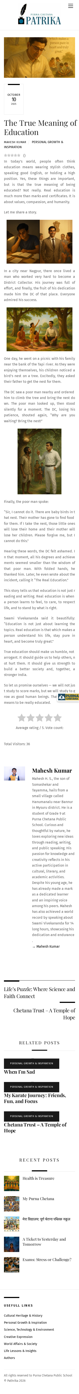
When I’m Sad (19, 1071)
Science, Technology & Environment (29, 1330)
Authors (9, 1358)
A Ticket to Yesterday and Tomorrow (44, 1242)
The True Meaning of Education (41, 127)
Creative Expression (18, 1337)
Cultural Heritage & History (23, 1316)
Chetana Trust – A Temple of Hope (44, 1014)
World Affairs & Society (20, 1344)
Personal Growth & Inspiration (25, 1323)
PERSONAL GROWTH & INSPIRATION (31, 1063)
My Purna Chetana (38, 1198)
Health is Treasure (38, 1178)
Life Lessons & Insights (20, 1351)
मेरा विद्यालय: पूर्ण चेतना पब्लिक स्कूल (46, 1219)
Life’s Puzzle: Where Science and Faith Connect (39, 992)
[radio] (22, 719)
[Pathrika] (39, 14)
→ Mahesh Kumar (46, 946)
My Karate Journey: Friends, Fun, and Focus (35, 1098)
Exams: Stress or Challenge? (47, 1259)
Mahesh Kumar (15, 142)
